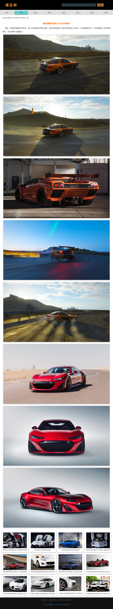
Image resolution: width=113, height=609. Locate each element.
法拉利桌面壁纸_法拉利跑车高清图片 (18, 550)
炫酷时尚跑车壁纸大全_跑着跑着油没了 (17, 572)
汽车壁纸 (22, 18)
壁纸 (21, 13)
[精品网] (11, 5)
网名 (49, 13)
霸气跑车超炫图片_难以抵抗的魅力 (73, 572)
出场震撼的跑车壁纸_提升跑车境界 (73, 593)
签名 (63, 13)
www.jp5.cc (59, 604)
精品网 (51, 604)
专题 (105, 13)
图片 (7, 13)
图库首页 (10, 18)
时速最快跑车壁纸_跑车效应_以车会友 (17, 593)
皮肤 (91, 13)
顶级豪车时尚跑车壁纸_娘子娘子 (100, 572)
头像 (35, 13)
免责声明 (60, 600)
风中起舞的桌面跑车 (45, 550)
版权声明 (52, 600)
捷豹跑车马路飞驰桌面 (73, 550)
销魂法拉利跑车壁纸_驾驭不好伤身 (100, 593)
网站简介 (44, 600)
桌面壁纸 (16, 18)
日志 (77, 13)
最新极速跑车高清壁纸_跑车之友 (45, 572)
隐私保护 (68, 600)
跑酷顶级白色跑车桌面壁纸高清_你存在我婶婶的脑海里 (45, 593)
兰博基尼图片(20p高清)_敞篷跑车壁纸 (100, 550)
